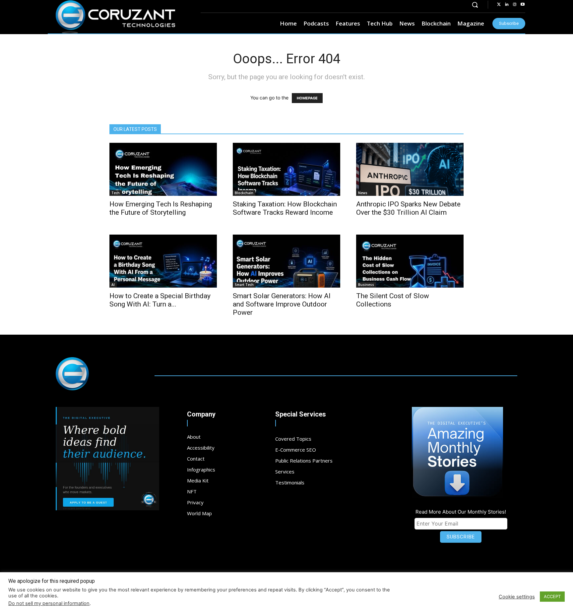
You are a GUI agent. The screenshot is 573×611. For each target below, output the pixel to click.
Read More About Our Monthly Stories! (460, 512)
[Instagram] (515, 5)
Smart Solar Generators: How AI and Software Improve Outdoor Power (282, 304)
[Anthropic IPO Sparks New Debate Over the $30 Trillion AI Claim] (410, 169)
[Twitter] (499, 5)
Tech (115, 193)
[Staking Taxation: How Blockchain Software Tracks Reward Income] (286, 169)
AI (113, 284)
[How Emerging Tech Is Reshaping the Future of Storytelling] (163, 169)
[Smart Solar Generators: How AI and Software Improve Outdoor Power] (286, 261)
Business (366, 284)
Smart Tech (244, 284)
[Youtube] (523, 5)
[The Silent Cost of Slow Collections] (410, 261)
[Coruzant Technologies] (115, 17)
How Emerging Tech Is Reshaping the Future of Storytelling (160, 208)
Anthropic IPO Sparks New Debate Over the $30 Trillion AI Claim (408, 208)
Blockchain (244, 193)
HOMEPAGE (307, 98)
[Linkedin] (507, 5)
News (362, 193)
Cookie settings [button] (517, 597)
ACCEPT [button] (552, 596)
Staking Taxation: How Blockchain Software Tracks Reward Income (285, 208)
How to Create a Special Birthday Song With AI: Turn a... (160, 300)
